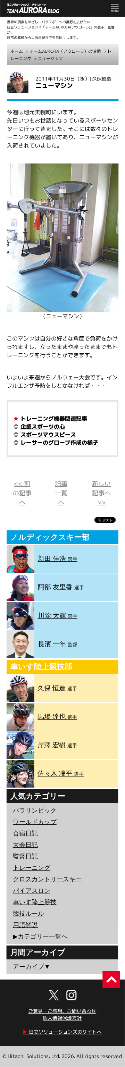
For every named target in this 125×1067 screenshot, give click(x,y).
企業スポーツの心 (42, 426)
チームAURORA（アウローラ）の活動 (65, 51)
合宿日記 (25, 833)
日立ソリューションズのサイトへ (62, 1031)
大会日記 (25, 844)
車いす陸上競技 (35, 902)
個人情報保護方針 (62, 1018)
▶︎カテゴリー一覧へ (40, 936)
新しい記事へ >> (101, 493)
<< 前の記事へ (22, 493)
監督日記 (25, 856)
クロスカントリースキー (47, 879)
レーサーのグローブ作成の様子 (59, 442)
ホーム (16, 51)
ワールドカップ (35, 821)
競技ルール (28, 913)
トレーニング (31, 867)
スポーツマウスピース (48, 434)
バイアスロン (31, 890)
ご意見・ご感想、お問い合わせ (62, 1011)
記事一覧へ (61, 493)
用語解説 (25, 925)
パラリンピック (35, 810)
